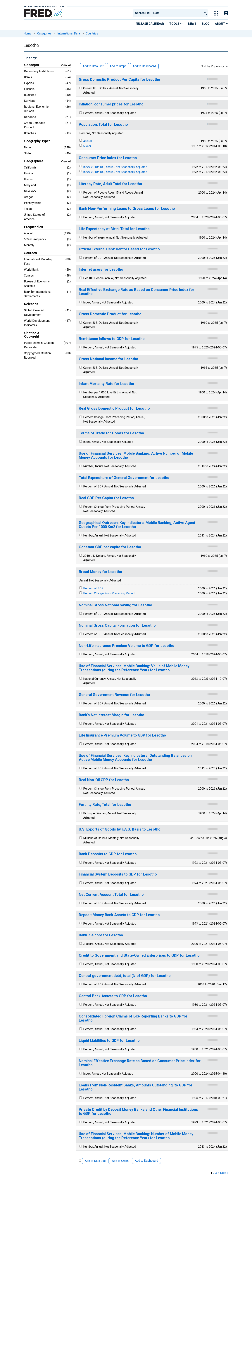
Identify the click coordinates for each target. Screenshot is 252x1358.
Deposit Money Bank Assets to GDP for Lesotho (119, 915)
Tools (174, 23)
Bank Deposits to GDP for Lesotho (108, 854)
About (220, 23)
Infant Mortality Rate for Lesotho (106, 384)
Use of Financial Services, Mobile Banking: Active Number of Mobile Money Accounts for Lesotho (136, 455)
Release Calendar (149, 23)
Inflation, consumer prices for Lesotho (111, 104)
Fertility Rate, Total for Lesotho (105, 805)
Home (27, 33)
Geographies (34, 161)
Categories (44, 33)
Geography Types (37, 141)
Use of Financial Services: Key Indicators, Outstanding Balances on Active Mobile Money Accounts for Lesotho (135, 757)
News (192, 23)
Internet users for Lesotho (101, 269)
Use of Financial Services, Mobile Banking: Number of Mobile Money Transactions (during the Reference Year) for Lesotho (136, 1136)
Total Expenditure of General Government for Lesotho (124, 478)
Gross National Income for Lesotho (108, 359)
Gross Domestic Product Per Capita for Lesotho (119, 79)
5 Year (87, 146)
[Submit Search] (205, 13)
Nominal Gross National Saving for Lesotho (115, 605)
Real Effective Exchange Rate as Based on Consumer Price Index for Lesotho (136, 292)
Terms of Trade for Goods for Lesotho (111, 433)
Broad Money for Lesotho (100, 572)
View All (66, 65)
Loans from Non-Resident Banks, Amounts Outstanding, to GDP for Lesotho (135, 1087)
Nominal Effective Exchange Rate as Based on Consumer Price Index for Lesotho (140, 1063)
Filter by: (30, 58)
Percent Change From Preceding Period (108, 593)
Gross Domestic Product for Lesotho (110, 314)
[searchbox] (168, 13)
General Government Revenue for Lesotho (114, 695)
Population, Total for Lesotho (103, 124)
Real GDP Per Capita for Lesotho (106, 498)
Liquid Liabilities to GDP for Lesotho (109, 1041)
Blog (205, 23)
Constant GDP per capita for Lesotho (110, 547)
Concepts (31, 65)
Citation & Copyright (31, 334)
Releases (31, 304)
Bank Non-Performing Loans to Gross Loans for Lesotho (127, 208)
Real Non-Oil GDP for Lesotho (104, 780)
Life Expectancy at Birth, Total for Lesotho (114, 229)
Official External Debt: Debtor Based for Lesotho (119, 249)
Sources (30, 253)
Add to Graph (118, 66)
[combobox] (167, 13)
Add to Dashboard (144, 66)
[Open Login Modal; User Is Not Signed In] (226, 13)
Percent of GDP (93, 588)
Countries (92, 33)
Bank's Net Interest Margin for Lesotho (111, 715)
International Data (68, 33)
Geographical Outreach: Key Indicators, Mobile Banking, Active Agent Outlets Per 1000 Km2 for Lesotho (137, 525)
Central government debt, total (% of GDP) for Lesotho (125, 976)
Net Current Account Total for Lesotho (111, 894)
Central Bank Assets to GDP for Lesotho (113, 996)
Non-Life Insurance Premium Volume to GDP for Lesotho (126, 646)
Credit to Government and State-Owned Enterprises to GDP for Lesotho (139, 955)
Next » (224, 1173)
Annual (87, 141)
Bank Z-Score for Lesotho (101, 935)
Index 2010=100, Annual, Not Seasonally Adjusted (115, 167)
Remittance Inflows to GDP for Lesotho (112, 339)
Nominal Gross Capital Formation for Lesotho (117, 625)
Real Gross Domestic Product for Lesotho (114, 408)
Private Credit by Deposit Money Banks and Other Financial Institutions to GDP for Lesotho (138, 1111)
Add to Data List (93, 66)
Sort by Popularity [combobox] (212, 66)
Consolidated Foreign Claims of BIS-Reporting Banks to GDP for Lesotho (133, 1018)
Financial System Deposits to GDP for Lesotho (118, 874)
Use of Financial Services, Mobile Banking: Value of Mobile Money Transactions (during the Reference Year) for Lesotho (134, 668)
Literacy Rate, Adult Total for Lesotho (110, 184)
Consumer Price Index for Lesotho (108, 158)
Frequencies (33, 227)
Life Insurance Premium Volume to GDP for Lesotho (122, 735)
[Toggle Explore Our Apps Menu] (216, 13)
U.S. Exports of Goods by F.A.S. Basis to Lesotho (119, 829)
